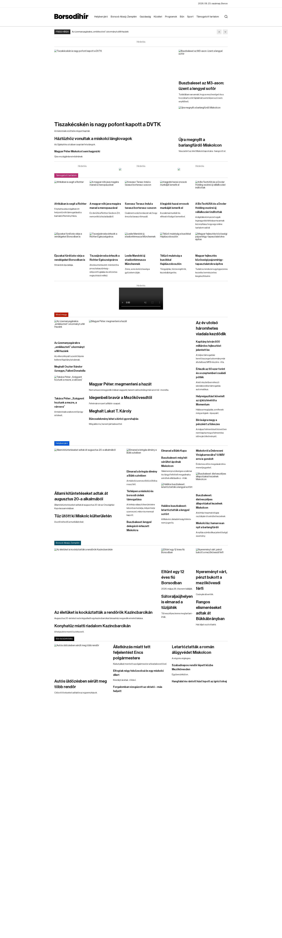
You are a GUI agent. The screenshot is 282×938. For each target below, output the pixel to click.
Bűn (182, 16)
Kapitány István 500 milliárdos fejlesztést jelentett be (208, 345)
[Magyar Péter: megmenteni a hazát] (141, 349)
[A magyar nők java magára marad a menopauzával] (106, 190)
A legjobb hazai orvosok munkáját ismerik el (174, 205)
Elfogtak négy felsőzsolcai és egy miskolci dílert (138, 672)
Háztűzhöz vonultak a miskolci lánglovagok (93, 139)
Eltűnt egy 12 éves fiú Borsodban (172, 577)
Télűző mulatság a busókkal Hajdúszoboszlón (171, 259)
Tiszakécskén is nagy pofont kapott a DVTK (107, 124)
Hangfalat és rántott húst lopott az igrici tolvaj (199, 681)
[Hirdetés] (141, 169)
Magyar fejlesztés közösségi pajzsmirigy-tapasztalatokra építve (209, 259)
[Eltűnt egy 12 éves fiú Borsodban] (177, 557)
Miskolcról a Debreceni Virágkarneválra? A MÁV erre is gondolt (210, 454)
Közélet (158, 16)
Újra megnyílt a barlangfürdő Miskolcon (200, 142)
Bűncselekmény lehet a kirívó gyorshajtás (114, 419)
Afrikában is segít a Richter (70, 203)
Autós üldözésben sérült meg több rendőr (80, 684)
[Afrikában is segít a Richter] (70, 190)
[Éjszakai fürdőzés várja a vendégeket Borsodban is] (70, 242)
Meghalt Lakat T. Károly (110, 411)
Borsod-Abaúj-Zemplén (124, 16)
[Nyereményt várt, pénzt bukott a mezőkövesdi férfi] (212, 557)
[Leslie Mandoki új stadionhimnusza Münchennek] (141, 242)
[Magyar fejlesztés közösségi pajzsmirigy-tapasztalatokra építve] (211, 242)
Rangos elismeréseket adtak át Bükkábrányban (210, 610)
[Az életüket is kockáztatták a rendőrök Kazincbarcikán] (106, 577)
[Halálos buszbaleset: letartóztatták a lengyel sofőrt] (177, 492)
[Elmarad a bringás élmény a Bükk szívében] (142, 458)
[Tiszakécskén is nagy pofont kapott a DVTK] (115, 84)
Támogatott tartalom (207, 16)
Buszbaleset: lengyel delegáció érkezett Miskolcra (139, 526)
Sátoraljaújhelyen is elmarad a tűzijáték (177, 602)
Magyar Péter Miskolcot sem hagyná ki (77, 151)
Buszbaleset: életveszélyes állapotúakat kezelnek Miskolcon (209, 501)
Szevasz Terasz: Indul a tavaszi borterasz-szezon (140, 205)
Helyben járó (101, 16)
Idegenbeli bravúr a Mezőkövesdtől (120, 398)
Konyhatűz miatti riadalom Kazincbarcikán (92, 626)
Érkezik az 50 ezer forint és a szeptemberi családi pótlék (211, 373)
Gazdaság (145, 16)
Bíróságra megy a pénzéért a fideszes (208, 422)
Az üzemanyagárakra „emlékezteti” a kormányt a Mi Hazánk (100, 32)
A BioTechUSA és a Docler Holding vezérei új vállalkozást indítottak (210, 207)
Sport (190, 16)
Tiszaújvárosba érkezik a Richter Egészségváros (105, 257)
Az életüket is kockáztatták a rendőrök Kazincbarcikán (103, 612)
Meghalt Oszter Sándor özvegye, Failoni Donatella (69, 368)
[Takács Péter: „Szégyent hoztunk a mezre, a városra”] (70, 385)
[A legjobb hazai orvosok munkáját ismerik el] (176, 190)
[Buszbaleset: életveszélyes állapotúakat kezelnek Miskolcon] (212, 481)
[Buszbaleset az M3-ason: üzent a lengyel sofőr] (203, 63)
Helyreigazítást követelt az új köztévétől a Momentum (210, 400)
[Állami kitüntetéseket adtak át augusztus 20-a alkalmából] (89, 468)
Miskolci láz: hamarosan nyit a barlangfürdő (210, 525)
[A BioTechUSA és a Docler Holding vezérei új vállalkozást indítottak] (211, 190)
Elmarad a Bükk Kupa (174, 450)
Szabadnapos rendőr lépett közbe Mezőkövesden (192, 667)
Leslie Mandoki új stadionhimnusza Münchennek (135, 259)
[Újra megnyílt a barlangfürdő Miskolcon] (203, 120)
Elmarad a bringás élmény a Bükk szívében (142, 473)
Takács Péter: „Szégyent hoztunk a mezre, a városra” (69, 402)
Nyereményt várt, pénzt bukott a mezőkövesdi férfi (211, 580)
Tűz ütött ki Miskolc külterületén (83, 516)
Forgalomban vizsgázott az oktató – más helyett (137, 689)
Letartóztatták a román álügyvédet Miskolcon (193, 650)
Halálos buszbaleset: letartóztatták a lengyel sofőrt (175, 510)
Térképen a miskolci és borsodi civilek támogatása (140, 495)
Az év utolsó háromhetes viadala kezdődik (211, 328)
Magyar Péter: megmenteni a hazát (120, 384)
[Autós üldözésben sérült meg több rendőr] (82, 660)
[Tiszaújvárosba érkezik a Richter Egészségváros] (106, 242)
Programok (171, 16)
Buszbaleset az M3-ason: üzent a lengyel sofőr (201, 86)
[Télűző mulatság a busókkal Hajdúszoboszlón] (176, 242)
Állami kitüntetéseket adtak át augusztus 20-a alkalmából (81, 496)
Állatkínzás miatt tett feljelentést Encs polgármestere (131, 652)
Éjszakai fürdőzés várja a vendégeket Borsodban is (69, 257)
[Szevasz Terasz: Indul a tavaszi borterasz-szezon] (141, 190)
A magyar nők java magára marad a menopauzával (105, 205)
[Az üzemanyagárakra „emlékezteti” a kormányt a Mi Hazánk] (70, 329)
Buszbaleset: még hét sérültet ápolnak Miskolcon (174, 461)
